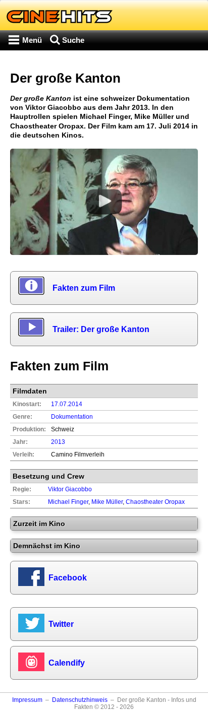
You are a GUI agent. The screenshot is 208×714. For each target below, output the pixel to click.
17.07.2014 (66, 404)
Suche (73, 40)
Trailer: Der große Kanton (101, 329)
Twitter (61, 624)
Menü (32, 40)
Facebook (67, 577)
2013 (58, 441)
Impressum (27, 699)
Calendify (66, 663)
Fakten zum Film (84, 288)
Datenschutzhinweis (80, 699)
